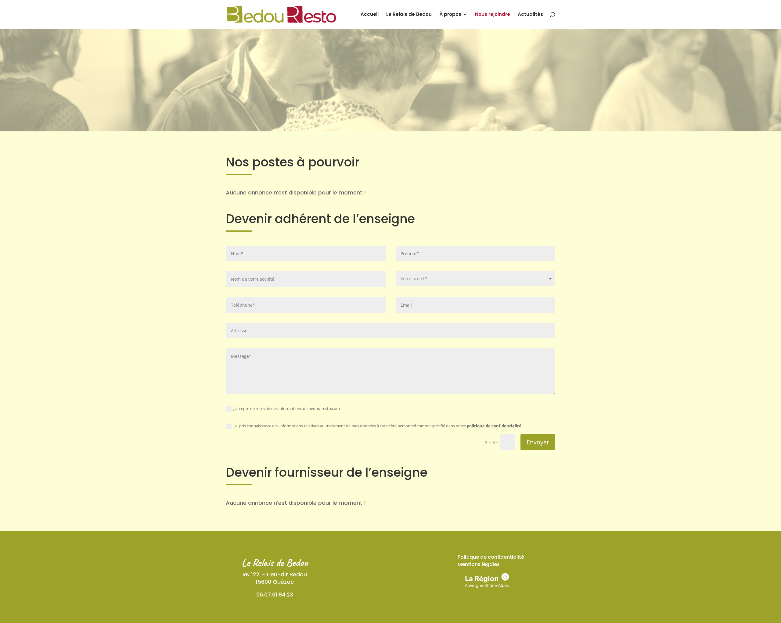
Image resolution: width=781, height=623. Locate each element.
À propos (450, 14)
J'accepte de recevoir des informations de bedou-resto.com (286, 408)
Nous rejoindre (492, 14)
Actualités (530, 14)
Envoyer (538, 442)
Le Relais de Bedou (409, 14)
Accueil (370, 14)
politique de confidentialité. (495, 426)
